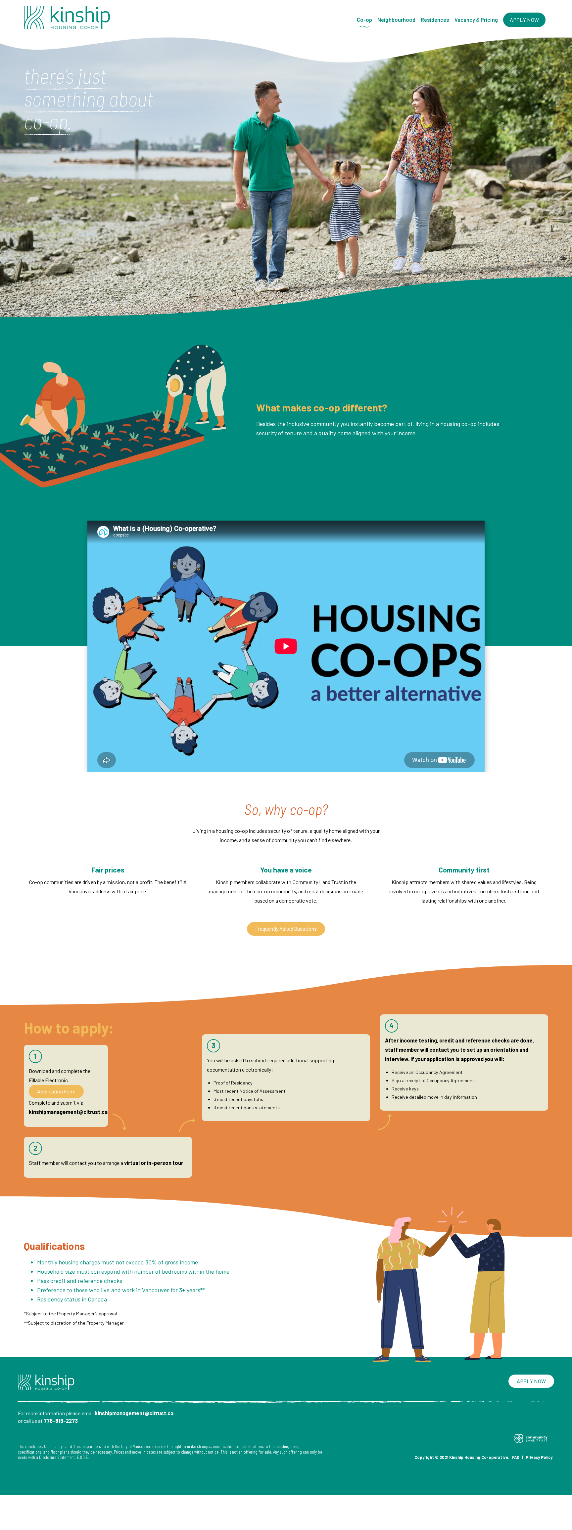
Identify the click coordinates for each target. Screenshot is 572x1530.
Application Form (56, 1091)
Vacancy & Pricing (476, 20)
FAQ (515, 1457)
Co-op (364, 20)
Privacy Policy (539, 1457)
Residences (435, 20)
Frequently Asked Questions (286, 928)
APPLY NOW (524, 20)
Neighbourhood (396, 20)
